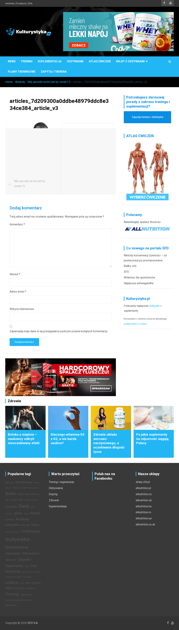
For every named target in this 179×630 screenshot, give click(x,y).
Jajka (26, 514)
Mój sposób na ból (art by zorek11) (29, 183)
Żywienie (10, 605)
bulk (20, 499)
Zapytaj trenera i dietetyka (147, 117)
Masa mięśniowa (12, 532)
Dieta (23, 506)
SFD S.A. (33, 623)
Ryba (22, 583)
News (12, 61)
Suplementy (31, 588)
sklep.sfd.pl (143, 482)
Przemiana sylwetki (13, 577)
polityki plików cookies (135, 323)
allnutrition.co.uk (145, 524)
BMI (7, 500)
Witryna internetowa (22, 309)
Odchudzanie (16, 547)
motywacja (30, 531)
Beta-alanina (33, 488)
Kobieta (35, 513)
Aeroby (9, 482)
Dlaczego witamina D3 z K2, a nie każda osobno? (67, 438)
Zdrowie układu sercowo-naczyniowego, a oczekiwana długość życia (108, 443)
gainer (18, 513)
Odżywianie (75, 61)
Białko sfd (130, 266)
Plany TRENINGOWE (21, 71)
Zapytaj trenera (54, 71)
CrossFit (11, 507)
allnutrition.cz (144, 494)
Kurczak (25, 525)
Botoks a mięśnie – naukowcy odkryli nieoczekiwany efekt (24, 438)
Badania (16, 488)
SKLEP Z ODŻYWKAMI (130, 61)
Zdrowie (54, 500)
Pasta (27, 566)
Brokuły (13, 500)
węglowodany (26, 595)
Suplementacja (50, 61)
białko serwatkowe (28, 494)
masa (35, 525)
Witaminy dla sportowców (139, 277)
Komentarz (17, 224)
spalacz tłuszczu (150, 222)
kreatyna (22, 519)
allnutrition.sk (144, 500)
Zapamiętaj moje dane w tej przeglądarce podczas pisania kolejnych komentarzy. (59, 331)
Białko (10, 493)
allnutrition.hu (144, 506)
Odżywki (154, 306)
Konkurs (10, 519)
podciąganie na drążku (31, 572)
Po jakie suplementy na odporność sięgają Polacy (152, 438)
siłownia (36, 582)
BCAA (24, 488)
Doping (53, 494)
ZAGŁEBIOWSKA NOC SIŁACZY (18, 600)
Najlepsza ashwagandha (138, 283)
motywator (17, 539)
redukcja (11, 582)
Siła (28, 582)
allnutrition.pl (143, 488)
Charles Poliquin (31, 500)
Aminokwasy (23, 482)
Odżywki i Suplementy (18, 562)
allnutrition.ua (144, 518)
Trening (27, 61)
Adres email (18, 291)
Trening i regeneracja (61, 482)
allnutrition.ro (143, 512)
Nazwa (15, 274)
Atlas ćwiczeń (100, 61)
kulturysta (12, 525)
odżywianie (12, 553)
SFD (126, 271)
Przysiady (27, 577)
